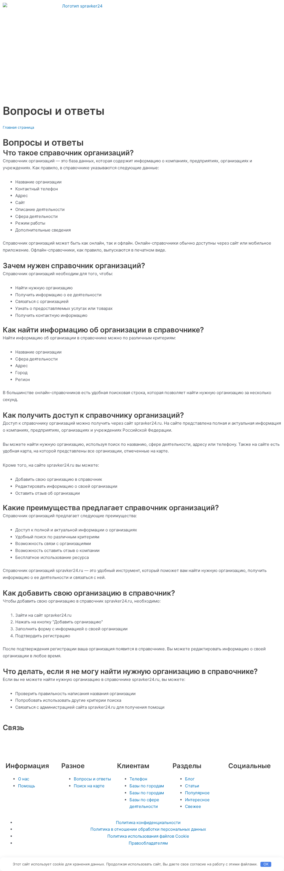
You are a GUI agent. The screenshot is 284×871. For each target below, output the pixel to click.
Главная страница (18, 127)
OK (265, 864)
